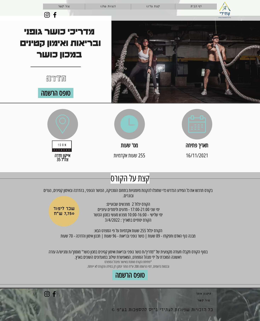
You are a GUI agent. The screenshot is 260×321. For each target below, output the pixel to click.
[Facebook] (55, 15)
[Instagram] (47, 15)
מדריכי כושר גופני (59, 31)
